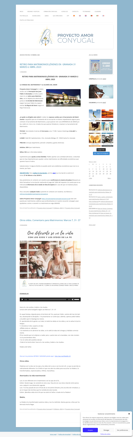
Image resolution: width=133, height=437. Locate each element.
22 (96, 173)
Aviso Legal (92, 225)
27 (89, 176)
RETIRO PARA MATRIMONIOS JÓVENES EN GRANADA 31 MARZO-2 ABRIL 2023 (48, 65)
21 (93, 173)
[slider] (77, 299)
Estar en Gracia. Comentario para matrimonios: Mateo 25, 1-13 (101, 215)
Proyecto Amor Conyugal (44, 208)
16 (100, 171)
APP (68, 16)
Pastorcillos (24, 16)
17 (103, 171)
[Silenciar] (73, 299)
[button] (129, 414)
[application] (50, 299)
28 (93, 176)
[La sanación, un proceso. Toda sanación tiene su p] (95, 115)
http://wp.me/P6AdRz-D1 (63, 356)
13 (89, 171)
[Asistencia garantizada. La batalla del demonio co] (107, 140)
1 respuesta (23, 72)
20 (89, 173)
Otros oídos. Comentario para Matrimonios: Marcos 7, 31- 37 (50, 220)
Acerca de (64, 11)
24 (103, 173)
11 (107, 169)
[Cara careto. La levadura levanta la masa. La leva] (107, 115)
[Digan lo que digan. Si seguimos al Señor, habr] (107, 128)
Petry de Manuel (93, 201)
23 (100, 173)
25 (107, 173)
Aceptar (90, 430)
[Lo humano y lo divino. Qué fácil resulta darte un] (95, 140)
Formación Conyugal (50, 11)
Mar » (109, 178)
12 (110, 169)
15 (96, 171)
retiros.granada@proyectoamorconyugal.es (34, 194)
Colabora (98, 11)
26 (110, 173)
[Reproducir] (22, 299)
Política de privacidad (27, 20)
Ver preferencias (122, 430)
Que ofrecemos (58, 16)
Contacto (75, 11)
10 (103, 169)
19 (110, 171)
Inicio (21, 11)
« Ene (90, 178)
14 (93, 171)
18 (107, 171)
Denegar (106, 430)
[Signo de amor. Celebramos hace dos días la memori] (95, 128)
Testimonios (86, 11)
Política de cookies (105, 434)
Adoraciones (36, 16)
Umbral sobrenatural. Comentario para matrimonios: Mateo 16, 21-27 (100, 192)
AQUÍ (104, 79)
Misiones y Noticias (33, 11)
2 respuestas (23, 225)
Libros (47, 16)
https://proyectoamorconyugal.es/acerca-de (56, 199)
